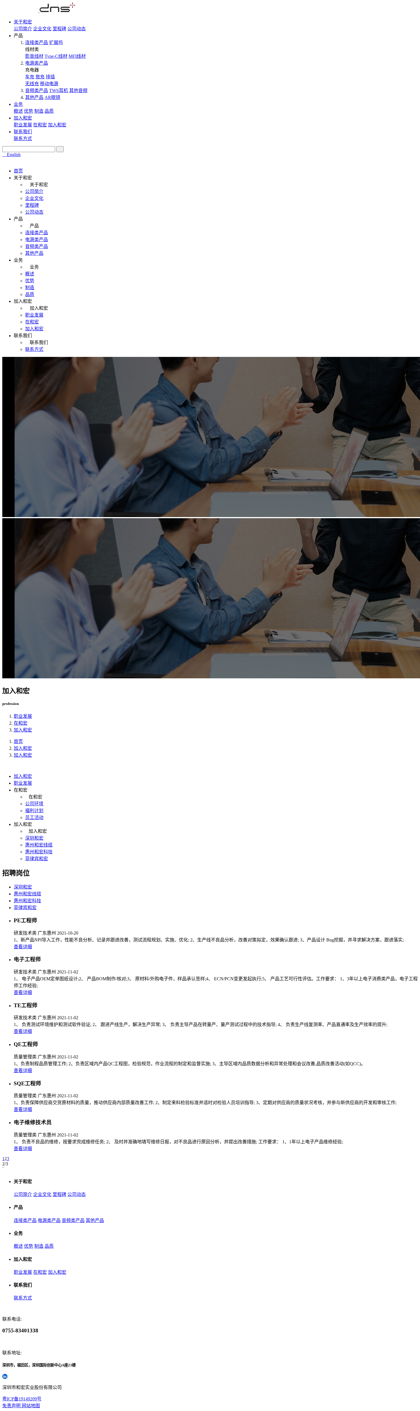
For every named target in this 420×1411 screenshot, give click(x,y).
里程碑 (59, 28)
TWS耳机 (58, 90)
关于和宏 (23, 21)
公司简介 (23, 28)
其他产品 (34, 97)
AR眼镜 (52, 97)
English (13, 154)
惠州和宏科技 (39, 851)
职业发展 (23, 124)
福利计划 (34, 810)
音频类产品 (36, 90)
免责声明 (12, 1405)
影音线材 (34, 56)
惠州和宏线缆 (39, 844)
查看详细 (23, 946)
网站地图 (31, 1405)
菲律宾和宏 (36, 858)
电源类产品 (36, 63)
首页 (18, 170)
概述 (18, 111)
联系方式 (23, 138)
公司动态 (76, 28)
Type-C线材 (56, 56)
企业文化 (42, 28)
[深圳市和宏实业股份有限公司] (38, 10)
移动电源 (49, 83)
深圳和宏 (34, 838)
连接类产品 (36, 42)
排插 (50, 76)
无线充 (32, 83)
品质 (49, 111)
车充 (29, 76)
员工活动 (34, 817)
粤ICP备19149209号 (21, 1398)
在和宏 (40, 124)
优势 (28, 111)
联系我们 (23, 131)
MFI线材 (77, 56)
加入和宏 (23, 118)
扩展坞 (56, 42)
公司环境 (34, 803)
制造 (38, 111)
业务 (18, 104)
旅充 (40, 76)
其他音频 (78, 90)
